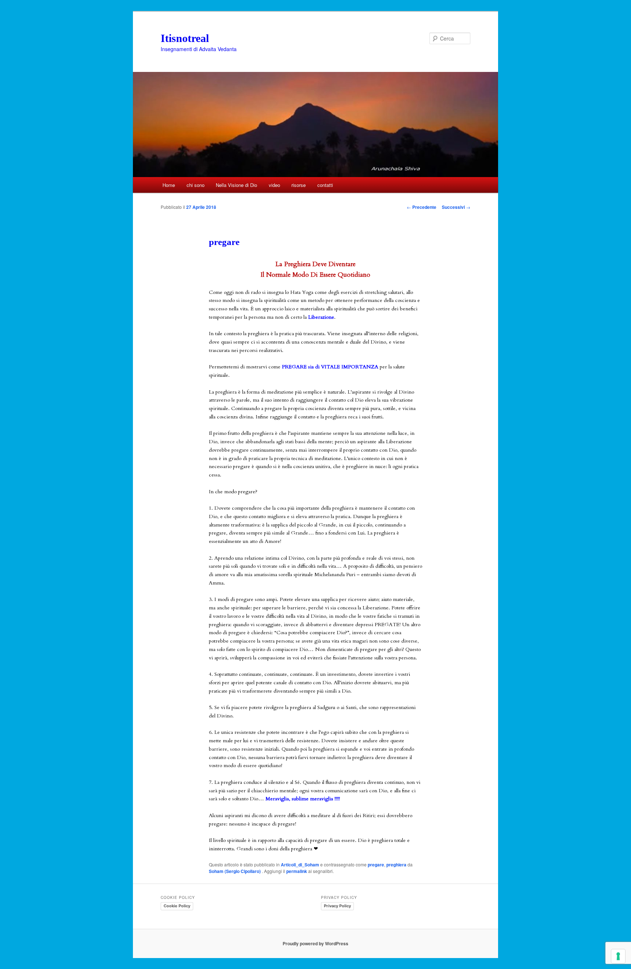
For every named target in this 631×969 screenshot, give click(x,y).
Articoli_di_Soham (300, 864)
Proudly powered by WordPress (315, 943)
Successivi (456, 207)
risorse (298, 184)
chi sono (195, 184)
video (274, 184)
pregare (376, 864)
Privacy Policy (337, 905)
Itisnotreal (185, 38)
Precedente (421, 207)
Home (168, 184)
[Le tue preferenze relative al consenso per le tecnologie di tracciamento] (618, 956)
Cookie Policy (177, 905)
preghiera (396, 864)
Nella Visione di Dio (236, 184)
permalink (296, 871)
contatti (325, 184)
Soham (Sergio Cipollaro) (235, 871)
